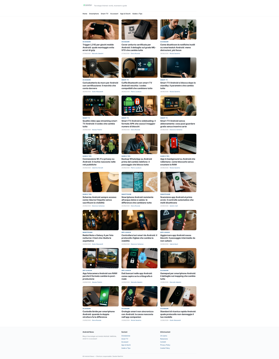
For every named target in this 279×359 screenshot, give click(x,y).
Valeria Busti (174, 244)
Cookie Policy (165, 348)
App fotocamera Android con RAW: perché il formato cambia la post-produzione (100, 276)
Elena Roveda (135, 53)
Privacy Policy (165, 345)
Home (85, 14)
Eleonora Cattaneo (176, 130)
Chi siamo (163, 336)
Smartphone (94, 14)
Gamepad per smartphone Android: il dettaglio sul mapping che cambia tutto (178, 276)
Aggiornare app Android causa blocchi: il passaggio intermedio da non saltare (177, 238)
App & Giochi (125, 14)
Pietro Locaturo (136, 91)
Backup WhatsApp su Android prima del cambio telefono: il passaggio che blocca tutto (137, 162)
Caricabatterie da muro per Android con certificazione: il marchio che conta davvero (100, 86)
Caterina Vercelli (97, 168)
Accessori (114, 14)
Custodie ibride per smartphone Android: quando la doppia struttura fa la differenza (99, 314)
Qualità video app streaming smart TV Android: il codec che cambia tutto (100, 124)
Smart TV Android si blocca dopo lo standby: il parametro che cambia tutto (178, 86)
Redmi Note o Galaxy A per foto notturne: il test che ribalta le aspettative (98, 238)
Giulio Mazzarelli (97, 91)
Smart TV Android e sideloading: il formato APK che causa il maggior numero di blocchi (139, 124)
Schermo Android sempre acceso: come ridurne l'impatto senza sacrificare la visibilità (100, 200)
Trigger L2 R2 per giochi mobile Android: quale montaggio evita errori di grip (98, 47)
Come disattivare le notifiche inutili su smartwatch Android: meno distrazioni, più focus (177, 47)
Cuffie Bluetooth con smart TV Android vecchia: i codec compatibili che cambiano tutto (137, 86)
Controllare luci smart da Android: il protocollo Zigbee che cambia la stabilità (139, 238)
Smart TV (104, 14)
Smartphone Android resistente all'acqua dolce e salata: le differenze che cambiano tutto (137, 200)
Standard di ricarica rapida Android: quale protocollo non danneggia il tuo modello (178, 314)
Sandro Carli (174, 206)
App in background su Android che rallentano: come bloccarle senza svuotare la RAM (177, 162)
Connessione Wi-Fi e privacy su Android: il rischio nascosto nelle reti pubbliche (99, 162)
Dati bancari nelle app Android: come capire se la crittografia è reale (137, 276)
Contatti (163, 342)
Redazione (164, 339)
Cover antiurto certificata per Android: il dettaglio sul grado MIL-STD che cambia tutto (139, 47)
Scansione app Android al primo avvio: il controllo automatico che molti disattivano (177, 200)
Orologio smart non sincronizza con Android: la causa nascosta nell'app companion (137, 314)
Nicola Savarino (175, 53)
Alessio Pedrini (97, 130)
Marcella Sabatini (97, 53)
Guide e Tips (137, 14)
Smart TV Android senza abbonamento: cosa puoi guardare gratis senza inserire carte (177, 124)
